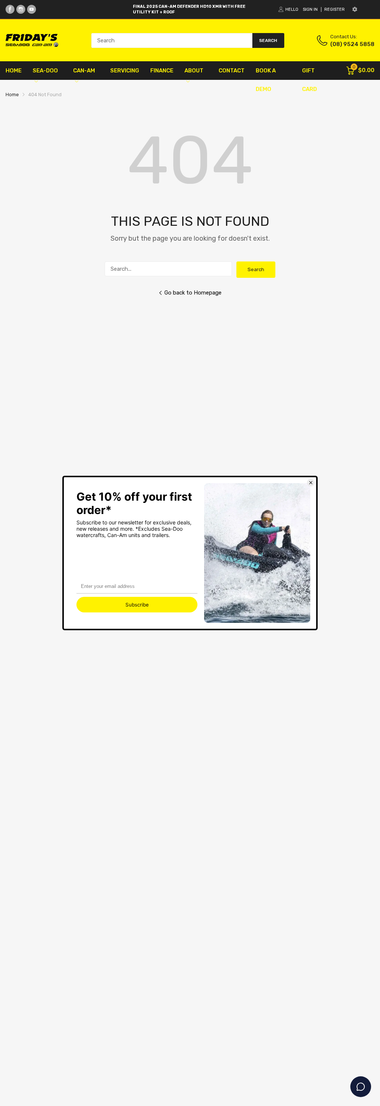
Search (256, 269)
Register (334, 9)
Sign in (310, 9)
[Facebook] (10, 9)
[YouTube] (31, 9)
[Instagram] (20, 9)
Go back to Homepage (193, 292)
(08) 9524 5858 (352, 44)
